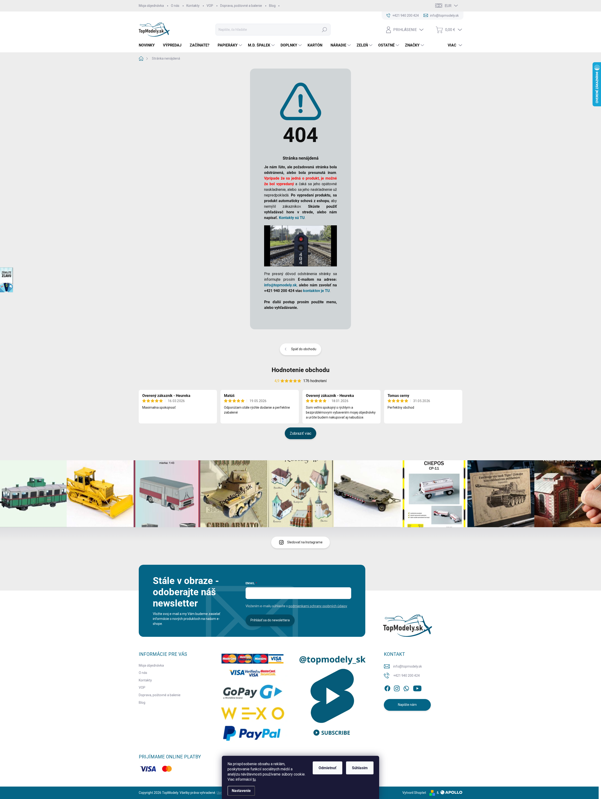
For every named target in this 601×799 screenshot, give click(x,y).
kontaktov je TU (316, 290)
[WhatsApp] (406, 687)
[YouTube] (417, 687)
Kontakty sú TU (292, 217)
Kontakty (193, 6)
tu (254, 779)
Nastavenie (241, 790)
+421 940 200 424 (406, 675)
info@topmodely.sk (407, 666)
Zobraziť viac (300, 433)
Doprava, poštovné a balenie (241, 6)
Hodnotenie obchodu (301, 369)
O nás (175, 6)
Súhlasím (360, 768)
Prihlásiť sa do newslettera (270, 620)
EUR (448, 6)
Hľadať (324, 29)
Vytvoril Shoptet (414, 793)
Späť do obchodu (303, 349)
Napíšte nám (407, 705)
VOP (210, 6)
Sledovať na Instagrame (305, 542)
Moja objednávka (151, 6)
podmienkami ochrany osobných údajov (318, 606)
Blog (272, 6)
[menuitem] (148, 45)
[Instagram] (396, 687)
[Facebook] (387, 687)
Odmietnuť (327, 768)
